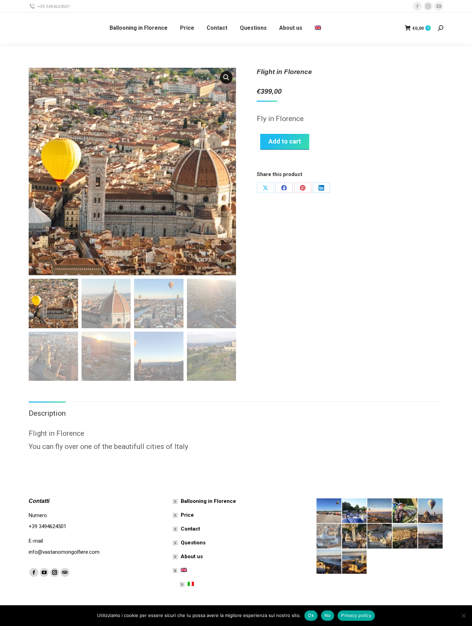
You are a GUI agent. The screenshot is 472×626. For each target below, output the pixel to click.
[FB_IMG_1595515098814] (380, 511)
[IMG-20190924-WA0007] (354, 561)
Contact (190, 529)
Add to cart (284, 141)
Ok (311, 615)
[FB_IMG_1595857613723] (329, 511)
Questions (193, 543)
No (327, 615)
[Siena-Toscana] (354, 536)
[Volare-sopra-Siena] (329, 536)
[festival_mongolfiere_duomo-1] (430, 511)
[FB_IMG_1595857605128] (354, 511)
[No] (463, 615)
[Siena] (380, 536)
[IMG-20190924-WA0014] (329, 561)
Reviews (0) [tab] (98, 413)
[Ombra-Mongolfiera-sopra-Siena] (405, 536)
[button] (226, 77)
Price (187, 515)
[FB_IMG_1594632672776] (405, 511)
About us (192, 556)
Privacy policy (356, 615)
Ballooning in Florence (208, 501)
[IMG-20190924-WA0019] (430, 536)
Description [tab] (47, 413)
